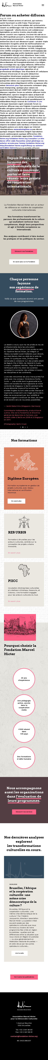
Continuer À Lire (34, 101)
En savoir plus (14, 516)
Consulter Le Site (36, 138)
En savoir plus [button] (16, 464)
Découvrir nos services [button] (24, 775)
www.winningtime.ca (23, 129)
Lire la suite (19, 916)
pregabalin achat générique (12, 69)
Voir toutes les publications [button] (24, 940)
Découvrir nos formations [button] (24, 251)
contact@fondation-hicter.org (24, 999)
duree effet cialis (8, 141)
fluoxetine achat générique (28, 141)
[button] (43, 5)
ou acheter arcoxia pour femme (21, 142)
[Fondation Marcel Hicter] (13, 5)
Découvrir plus (12, 85)
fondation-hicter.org (18, 138)
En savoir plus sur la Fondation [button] (24, 262)
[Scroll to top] (44, 1055)
